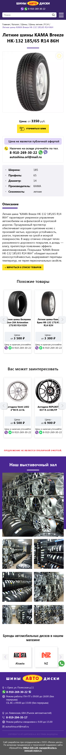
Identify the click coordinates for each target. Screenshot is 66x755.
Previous (3, 319)
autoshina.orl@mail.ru (26, 156)
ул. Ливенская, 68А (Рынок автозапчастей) (28, 712)
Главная (6, 24)
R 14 (46, 24)
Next (62, 319)
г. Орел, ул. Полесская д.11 (19, 687)
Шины (24, 24)
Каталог (15, 24)
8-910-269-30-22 (23, 152)
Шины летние (35, 24)
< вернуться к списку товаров (23, 267)
